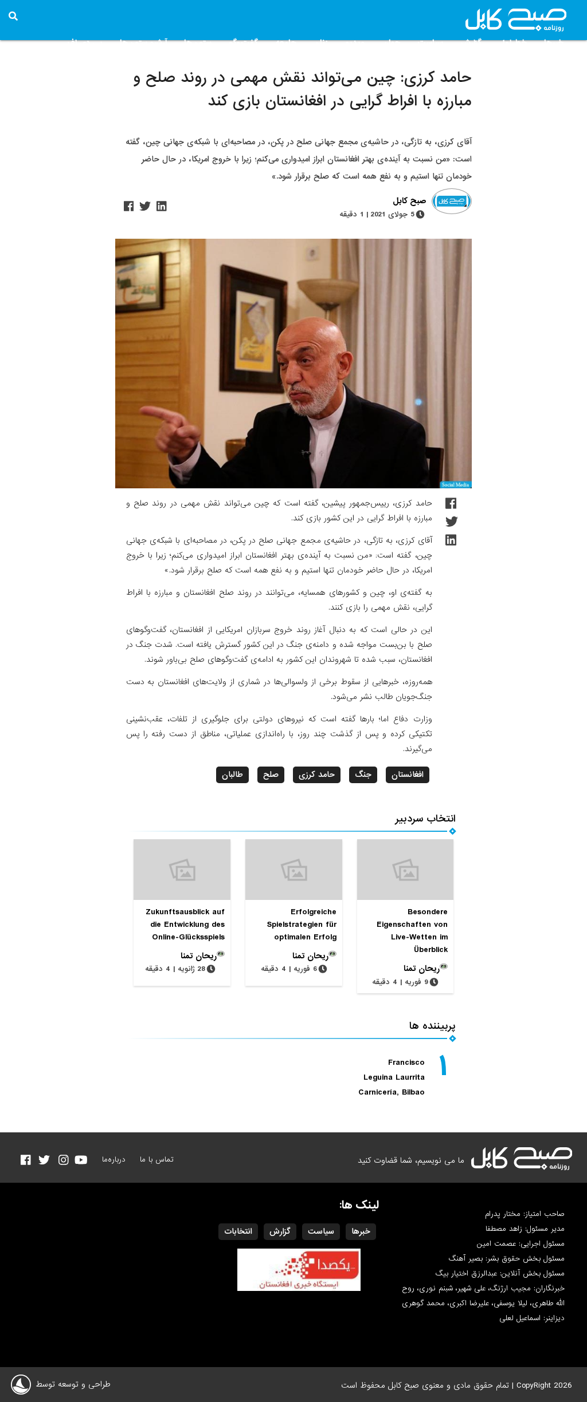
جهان (391, 43)
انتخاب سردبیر (426, 819)
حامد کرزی (317, 774)
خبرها (553, 43)
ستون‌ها (198, 43)
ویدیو (355, 43)
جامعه (285, 43)
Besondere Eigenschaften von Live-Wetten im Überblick (412, 931)
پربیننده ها (432, 1026)
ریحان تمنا (422, 968)
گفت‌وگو (243, 43)
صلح (271, 774)
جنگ (363, 774)
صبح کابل (409, 201)
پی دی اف (85, 43)
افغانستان (408, 774)
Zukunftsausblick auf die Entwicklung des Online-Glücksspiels (185, 924)
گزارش (471, 43)
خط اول (513, 43)
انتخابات (238, 1231)
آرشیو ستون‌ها (143, 43)
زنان (321, 43)
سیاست (430, 43)
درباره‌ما (114, 1159)
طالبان (232, 774)
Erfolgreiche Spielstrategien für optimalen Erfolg (301, 924)
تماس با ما (157, 1159)
